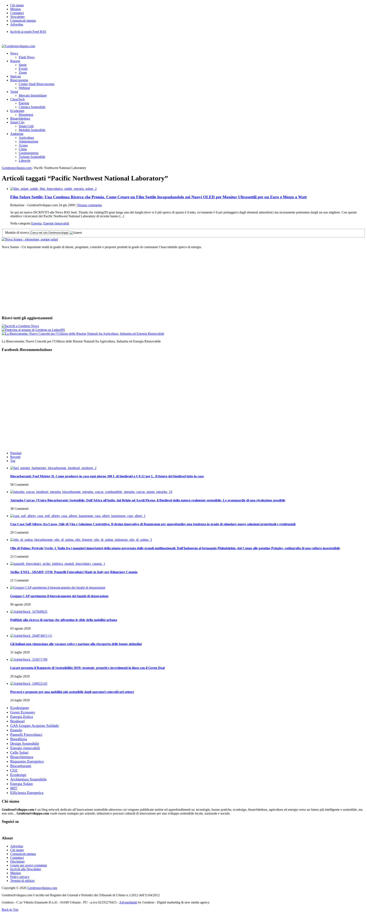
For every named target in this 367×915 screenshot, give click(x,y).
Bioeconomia (19, 80)
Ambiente (16, 134)
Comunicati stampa (23, 20)
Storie (23, 65)
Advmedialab (128, 902)
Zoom (23, 72)
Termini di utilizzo (22, 880)
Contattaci (17, 13)
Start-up (15, 76)
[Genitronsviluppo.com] (18, 46)
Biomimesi (26, 114)
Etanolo (16, 730)
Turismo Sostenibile (32, 157)
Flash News (27, 57)
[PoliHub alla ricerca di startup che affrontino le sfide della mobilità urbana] (28, 611)
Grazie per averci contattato (28, 865)
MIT (13, 788)
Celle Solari (19, 752)
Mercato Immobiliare (33, 95)
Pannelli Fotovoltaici (26, 734)
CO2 (13, 770)
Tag (12, 461)
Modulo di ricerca (17, 232)
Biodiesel (17, 721)
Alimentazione (28, 141)
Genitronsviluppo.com (17, 168)
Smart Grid (26, 126)
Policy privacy (20, 877)
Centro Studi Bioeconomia (36, 84)
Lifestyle (24, 160)
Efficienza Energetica (26, 792)
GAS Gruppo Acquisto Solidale (34, 725)
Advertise (16, 24)
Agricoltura (26, 137)
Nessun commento (89, 205)
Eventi (23, 68)
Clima (23, 149)
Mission (15, 9)
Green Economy (22, 712)
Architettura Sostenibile (28, 779)
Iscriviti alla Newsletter (25, 869)
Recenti (15, 457)
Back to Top (10, 909)
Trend (14, 91)
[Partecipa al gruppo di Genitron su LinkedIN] (33, 330)
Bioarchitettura (20, 118)
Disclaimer (17, 861)
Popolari (15, 453)
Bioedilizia (18, 739)
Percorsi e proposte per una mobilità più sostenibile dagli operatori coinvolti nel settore (72, 692)
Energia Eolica (21, 717)
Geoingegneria (28, 153)
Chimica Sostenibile (32, 107)
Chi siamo (17, 5)
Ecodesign (17, 111)
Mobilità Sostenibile (32, 130)
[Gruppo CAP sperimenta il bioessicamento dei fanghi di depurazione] (57, 587)
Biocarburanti (20, 766)
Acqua (23, 145)
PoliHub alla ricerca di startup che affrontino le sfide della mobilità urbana (63, 620)
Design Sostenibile (24, 743)
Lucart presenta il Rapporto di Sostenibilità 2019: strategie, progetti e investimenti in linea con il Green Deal (87, 668)
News (14, 53)
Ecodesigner (19, 708)
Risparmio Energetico (27, 761)
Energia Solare (21, 784)
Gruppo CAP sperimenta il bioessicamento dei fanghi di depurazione (59, 596)
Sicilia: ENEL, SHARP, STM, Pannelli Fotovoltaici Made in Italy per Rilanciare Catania (73, 572)
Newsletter (17, 17)
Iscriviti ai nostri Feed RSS (28, 31)
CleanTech (17, 99)
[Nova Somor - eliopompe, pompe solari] (30, 239)
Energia (24, 103)
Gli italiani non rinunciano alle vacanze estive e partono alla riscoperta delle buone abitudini (76, 644)
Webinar (24, 88)
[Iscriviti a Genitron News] (20, 326)
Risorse (15, 61)
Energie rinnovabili (56, 223)
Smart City (17, 122)
